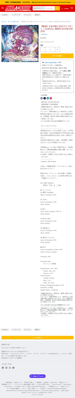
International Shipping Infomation (56, 388)
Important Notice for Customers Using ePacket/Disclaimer (22, 390)
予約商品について (54, 386)
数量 (41, 45)
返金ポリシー (18, 382)
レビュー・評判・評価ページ (30, 388)
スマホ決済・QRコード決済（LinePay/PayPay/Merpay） (30, 386)
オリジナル (27, 15)
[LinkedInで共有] (48, 98)
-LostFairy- (4, 15)
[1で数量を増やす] (57, 49)
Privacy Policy (8, 386)
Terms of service (56, 384)
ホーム (3, 21)
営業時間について (6, 384)
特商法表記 (9, 382)
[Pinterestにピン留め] (51, 98)
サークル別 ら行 (13, 21)
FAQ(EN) (42, 388)
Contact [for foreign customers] (50, 390)
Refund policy (67, 384)
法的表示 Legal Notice (50, 382)
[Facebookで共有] (41, 98)
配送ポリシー (63, 382)
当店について (65, 386)
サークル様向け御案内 (13, 388)
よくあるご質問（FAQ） (43, 384)
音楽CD (37, 15)
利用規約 (39, 382)
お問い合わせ (65, 390)
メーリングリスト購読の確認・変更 (24, 384)
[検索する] (57, 8)
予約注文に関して (29, 382)
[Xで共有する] (44, 98)
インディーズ (16, 15)
